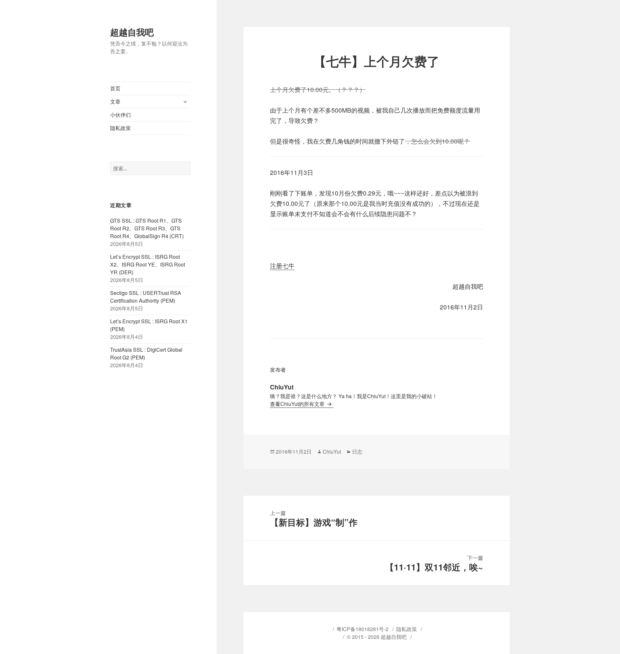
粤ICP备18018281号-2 (362, 629)
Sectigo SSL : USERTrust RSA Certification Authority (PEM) (145, 296)
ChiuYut (332, 451)
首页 (115, 88)
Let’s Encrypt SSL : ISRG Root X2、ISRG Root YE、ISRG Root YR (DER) (147, 264)
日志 (357, 451)
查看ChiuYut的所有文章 (298, 403)
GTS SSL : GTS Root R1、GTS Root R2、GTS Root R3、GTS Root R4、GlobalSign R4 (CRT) (147, 228)
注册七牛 (282, 265)
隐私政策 (120, 128)
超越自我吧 (132, 32)
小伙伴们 (120, 114)
